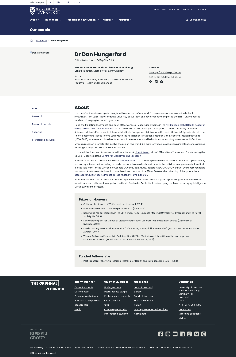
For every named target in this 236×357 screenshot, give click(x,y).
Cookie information (84, 347)
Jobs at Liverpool (143, 287)
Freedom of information (58, 347)
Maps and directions (190, 313)
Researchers (81, 305)
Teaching (37, 132)
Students (202, 9)
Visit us (182, 318)
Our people (40, 29)
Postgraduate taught (115, 291)
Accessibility (36, 347)
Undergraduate (112, 287)
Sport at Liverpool (143, 296)
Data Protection (105, 347)
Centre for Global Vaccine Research (121, 155)
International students (116, 313)
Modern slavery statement (130, 347)
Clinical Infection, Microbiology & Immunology (99, 70)
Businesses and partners (88, 300)
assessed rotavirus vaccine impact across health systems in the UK (111, 175)
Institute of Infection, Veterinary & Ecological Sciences (104, 79)
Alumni (186, 9)
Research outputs (41, 124)
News (156, 9)
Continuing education (115, 309)
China (58, 2)
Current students (84, 287)
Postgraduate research (117, 296)
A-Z (178, 9)
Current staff (82, 291)
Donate (171, 9)
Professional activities (44, 139)
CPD (106, 305)
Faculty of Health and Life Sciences (93, 83)
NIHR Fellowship (127, 160)
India (68, 2)
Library (137, 291)
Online (77, 2)
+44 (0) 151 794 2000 (190, 305)
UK (50, 2)
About (35, 108)
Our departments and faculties (151, 309)
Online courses (112, 300)
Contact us (185, 309)
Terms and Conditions (159, 347)
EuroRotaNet (142, 152)
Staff (193, 9)
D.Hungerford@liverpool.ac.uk (165, 72)
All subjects (140, 313)
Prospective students (86, 296)
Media (78, 309)
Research (37, 116)
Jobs (163, 9)
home (31, 40)
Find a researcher (143, 300)
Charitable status (182, 347)
